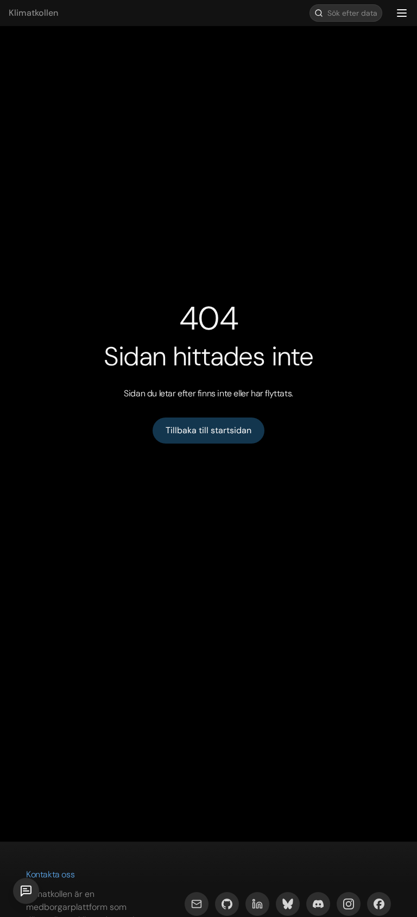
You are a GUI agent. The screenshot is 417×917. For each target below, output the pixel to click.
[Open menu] (401, 13)
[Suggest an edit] (26, 891)
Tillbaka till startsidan (208, 430)
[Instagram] (349, 904)
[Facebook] (379, 904)
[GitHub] (227, 904)
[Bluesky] (288, 904)
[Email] (196, 904)
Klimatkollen (33, 12)
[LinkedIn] (257, 904)
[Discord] (318, 904)
